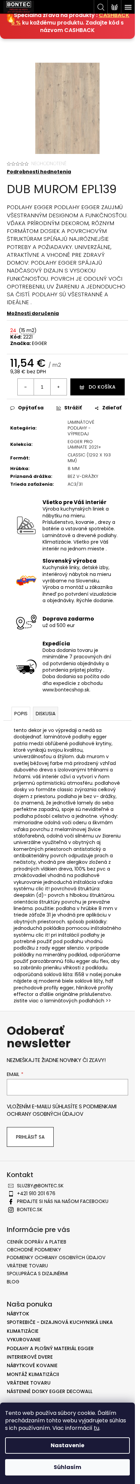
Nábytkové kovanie (32, 1365)
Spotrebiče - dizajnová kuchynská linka (60, 1322)
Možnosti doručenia (33, 313)
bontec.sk (29, 1209)
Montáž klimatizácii (33, 1374)
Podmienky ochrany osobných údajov (56, 1257)
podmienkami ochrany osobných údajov (62, 1110)
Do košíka (102, 387)
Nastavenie (67, 1445)
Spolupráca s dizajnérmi (37, 1273)
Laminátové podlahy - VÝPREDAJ (81, 428)
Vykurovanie (23, 1339)
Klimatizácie (22, 1331)
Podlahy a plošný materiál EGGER (50, 1348)
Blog (13, 1281)
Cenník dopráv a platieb (36, 1241)
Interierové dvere (30, 1357)
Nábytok (18, 1313)
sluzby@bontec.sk (40, 1185)
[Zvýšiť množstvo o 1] (58, 387)
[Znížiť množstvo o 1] (26, 387)
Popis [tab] (21, 713)
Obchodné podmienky (34, 1249)
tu (96, 1428)
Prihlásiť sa (30, 1137)
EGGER (39, 343)
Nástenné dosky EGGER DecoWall (49, 1391)
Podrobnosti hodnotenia (39, 172)
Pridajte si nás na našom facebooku (62, 1201)
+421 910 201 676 (36, 1193)
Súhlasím (67, 1467)
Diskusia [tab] (45, 713)
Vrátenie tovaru (27, 1265)
